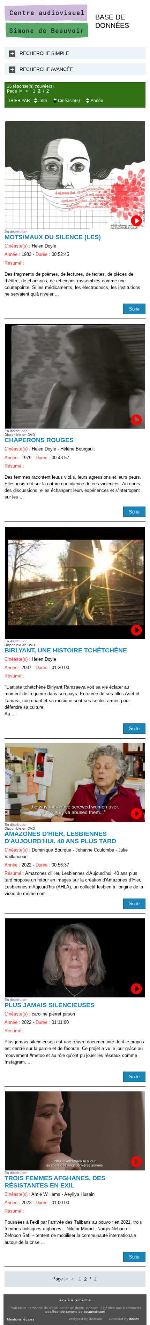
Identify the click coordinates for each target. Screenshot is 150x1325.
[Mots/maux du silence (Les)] (75, 175)
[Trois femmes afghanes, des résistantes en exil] (75, 1130)
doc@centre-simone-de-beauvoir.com (75, 1312)
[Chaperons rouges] (75, 376)
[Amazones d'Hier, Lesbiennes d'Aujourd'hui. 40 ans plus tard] (75, 782)
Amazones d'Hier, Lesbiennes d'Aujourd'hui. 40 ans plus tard (60, 837)
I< (20, 91)
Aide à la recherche (75, 1300)
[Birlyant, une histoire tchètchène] (75, 582)
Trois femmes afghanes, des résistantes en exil (55, 1182)
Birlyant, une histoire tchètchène (66, 650)
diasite (134, 1319)
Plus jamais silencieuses (50, 1005)
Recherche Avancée (46, 69)
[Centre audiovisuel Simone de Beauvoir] (46, 36)
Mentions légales (20, 1319)
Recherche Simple (44, 53)
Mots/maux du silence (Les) (53, 237)
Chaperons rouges (39, 440)
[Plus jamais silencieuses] (75, 957)
